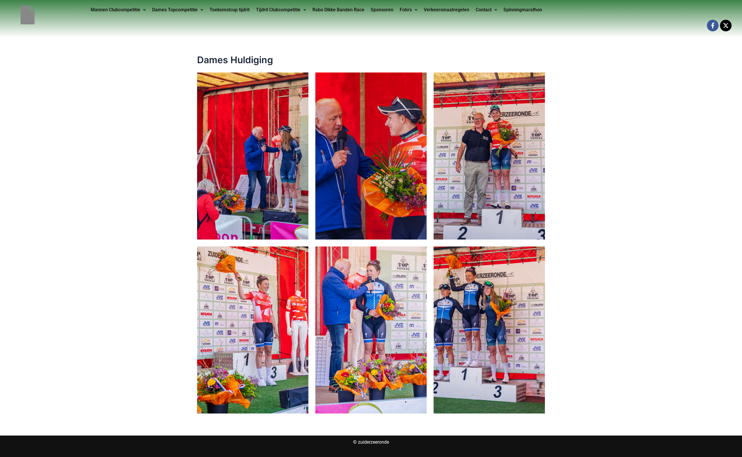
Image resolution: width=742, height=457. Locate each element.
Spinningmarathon (522, 9)
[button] (118, 10)
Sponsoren (382, 9)
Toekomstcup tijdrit (230, 9)
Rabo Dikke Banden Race (338, 9)
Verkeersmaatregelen (446, 9)
